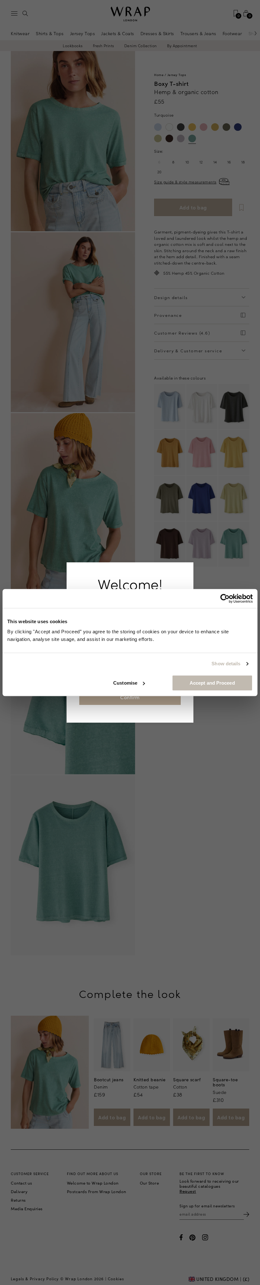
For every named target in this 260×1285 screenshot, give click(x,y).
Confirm (130, 697)
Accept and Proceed (212, 683)
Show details (225, 663)
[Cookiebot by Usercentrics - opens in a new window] (225, 598)
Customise (125, 683)
